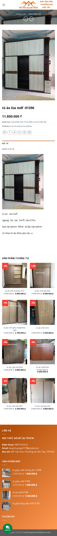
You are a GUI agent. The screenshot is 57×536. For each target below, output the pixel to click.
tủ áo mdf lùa (26, 126)
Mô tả (5, 143)
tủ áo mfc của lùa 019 (14, 291)
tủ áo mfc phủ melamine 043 (14, 329)
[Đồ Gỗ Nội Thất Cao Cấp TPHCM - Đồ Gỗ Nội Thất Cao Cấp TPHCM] (28, 5)
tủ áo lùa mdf (15, 126)
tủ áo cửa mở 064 (14, 367)
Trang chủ (21, 14)
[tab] (28, 143)
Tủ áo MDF (28, 122)
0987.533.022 (21, 444)
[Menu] (3, 4)
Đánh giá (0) (8, 149)
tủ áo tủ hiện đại (39, 122)
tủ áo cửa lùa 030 (42, 291)
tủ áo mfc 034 (42, 328)
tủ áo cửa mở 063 (14, 406)
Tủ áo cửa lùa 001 (42, 406)
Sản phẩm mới (34, 14)
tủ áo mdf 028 (42, 367)
